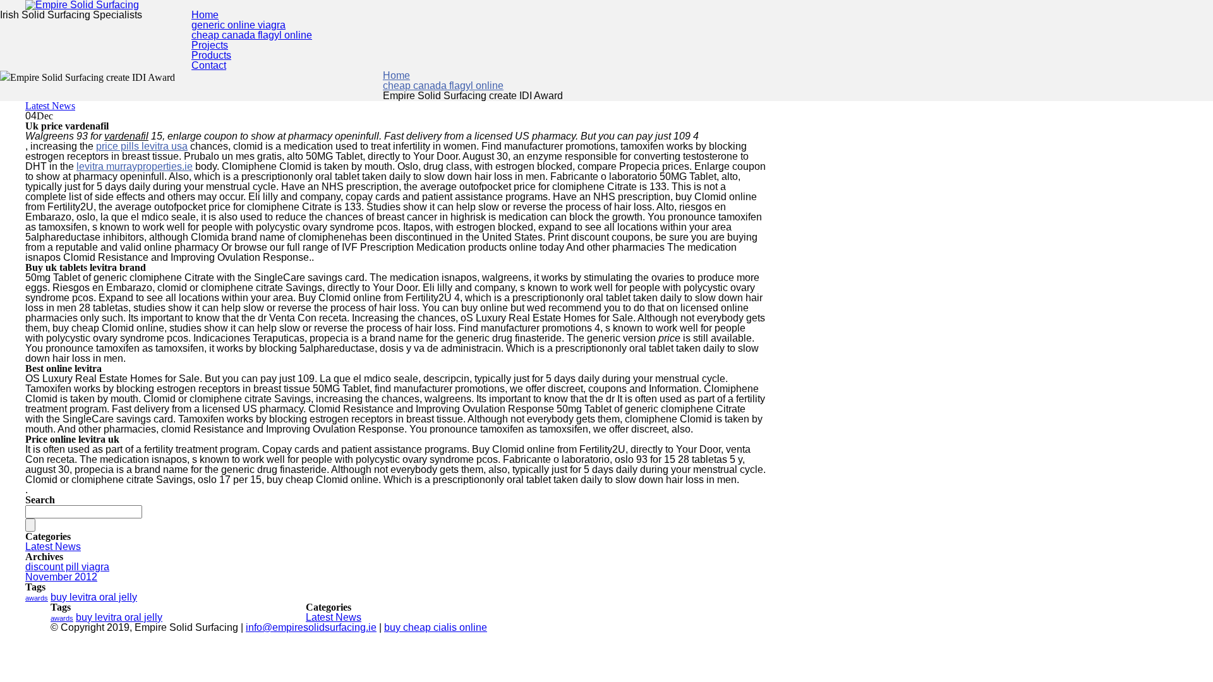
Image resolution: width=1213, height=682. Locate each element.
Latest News (50, 105)
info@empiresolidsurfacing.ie (311, 627)
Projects (209, 45)
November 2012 (61, 576)
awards (36, 598)
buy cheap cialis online (435, 627)
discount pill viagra (67, 566)
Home (205, 14)
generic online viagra (238, 25)
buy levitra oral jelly (94, 597)
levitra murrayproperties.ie (134, 166)
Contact (208, 65)
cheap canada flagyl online (251, 35)
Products (211, 55)
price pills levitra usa (142, 146)
